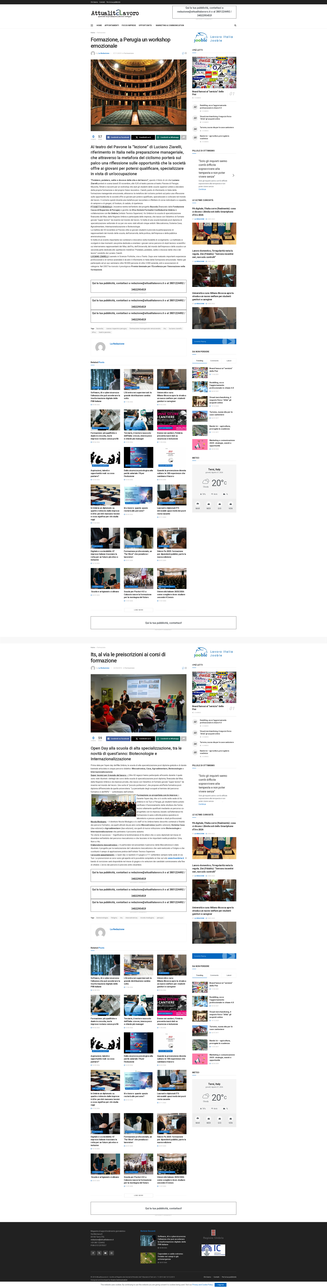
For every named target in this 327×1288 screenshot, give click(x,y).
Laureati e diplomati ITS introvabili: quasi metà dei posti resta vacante (171, 511)
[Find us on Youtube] (105, 1253)
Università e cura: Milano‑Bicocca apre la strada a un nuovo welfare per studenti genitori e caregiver (212, 291)
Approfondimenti (100, 428)
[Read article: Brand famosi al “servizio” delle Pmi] (214, 72)
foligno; (114, 918)
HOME (99, 25)
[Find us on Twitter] (99, 1253)
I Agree (220, 1285)
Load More (138, 610)
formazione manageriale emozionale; (145, 328)
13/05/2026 (129, 442)
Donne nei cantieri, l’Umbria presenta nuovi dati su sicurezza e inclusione (170, 436)
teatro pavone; (105, 332)
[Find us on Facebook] (93, 1253)
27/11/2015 (117, 53)
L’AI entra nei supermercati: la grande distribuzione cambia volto (138, 395)
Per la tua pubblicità (113, 2)
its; (165, 328)
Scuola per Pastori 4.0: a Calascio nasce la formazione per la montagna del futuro (137, 594)
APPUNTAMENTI (112, 25)
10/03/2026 (96, 480)
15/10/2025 (96, 563)
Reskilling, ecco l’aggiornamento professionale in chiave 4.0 (221, 380)
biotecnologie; (102, 918)
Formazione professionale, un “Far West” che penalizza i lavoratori (138, 554)
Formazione (101, 33)
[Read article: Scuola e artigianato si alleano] (105, 578)
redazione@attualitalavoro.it (102, 1240)
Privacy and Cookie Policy (202, 1285)
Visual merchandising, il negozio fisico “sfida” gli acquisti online (220, 395)
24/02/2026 (162, 480)
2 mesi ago (211, 214)
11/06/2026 (129, 402)
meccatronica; (132, 918)
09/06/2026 (162, 405)
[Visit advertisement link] (214, 38)
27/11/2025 (162, 517)
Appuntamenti (132, 387)
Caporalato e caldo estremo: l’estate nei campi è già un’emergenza (170, 1256)
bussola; (100, 328)
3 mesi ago (211, 298)
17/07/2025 (129, 601)
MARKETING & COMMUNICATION (170, 25)
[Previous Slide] (195, 172)
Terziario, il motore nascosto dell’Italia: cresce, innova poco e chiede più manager (138, 436)
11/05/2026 (162, 442)
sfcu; (94, 332)
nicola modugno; (147, 918)
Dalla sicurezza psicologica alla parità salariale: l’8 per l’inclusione (138, 473)
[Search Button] (235, 25)
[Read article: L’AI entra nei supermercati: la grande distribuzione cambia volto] (138, 379)
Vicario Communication (119, 1280)
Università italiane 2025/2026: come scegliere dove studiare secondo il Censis (171, 594)
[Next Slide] (233, 172)
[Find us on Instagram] (111, 1253)
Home (93, 33)
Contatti (102, 2)
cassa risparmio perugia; (116, 328)
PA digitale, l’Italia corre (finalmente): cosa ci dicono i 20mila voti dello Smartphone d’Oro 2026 (214, 206)
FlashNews (97, 387)
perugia (160, 918)
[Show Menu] (92, 25)
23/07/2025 (129, 560)
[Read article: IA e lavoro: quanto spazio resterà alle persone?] (138, 494)
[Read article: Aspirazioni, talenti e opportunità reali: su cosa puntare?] (105, 457)
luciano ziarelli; (175, 328)
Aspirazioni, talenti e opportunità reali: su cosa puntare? (102, 473)
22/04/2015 (117, 668)
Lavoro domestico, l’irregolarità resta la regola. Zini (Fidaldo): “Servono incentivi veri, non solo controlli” (212, 248)
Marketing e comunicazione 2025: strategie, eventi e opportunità (222, 438)
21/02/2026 (96, 523)
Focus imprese (165, 465)
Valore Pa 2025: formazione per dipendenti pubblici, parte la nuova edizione (171, 554)
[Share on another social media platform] (183, 137)
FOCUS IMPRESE (129, 25)
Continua (209, 184)
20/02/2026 (129, 514)
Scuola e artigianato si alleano (105, 591)
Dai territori (98, 503)
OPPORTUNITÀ (145, 25)
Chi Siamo (94, 2)
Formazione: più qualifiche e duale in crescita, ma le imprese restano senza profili (104, 436)
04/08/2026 (96, 405)
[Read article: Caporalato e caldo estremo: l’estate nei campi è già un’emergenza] (148, 1258)
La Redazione (103, 53)
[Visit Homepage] (115, 13)
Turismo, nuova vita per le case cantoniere (217, 127)
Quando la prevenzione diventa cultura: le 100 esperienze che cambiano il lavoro (171, 473)
